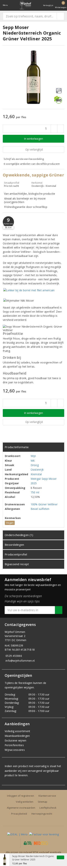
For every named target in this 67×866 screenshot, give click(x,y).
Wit (33, 460)
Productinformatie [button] (17, 447)
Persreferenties (14, 745)
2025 (34, 483)
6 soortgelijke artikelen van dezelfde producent (32, 163)
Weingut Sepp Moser (44, 478)
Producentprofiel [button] (16, 554)
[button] (8, 222)
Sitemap (42, 801)
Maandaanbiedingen (17, 736)
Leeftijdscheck (47, 807)
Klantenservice (47, 795)
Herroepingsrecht (41, 813)
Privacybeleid (19, 813)
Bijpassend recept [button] (17, 564)
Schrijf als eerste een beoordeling (24, 159)
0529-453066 (14, 656)
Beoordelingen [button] (14, 544)
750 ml (35, 492)
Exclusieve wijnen (15, 740)
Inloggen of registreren (20, 795)
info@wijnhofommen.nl (20, 660)
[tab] (33, 447)
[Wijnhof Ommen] (25, 5)
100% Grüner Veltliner (44, 504)
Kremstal (36, 474)
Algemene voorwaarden (21, 807)
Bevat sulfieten (40, 509)
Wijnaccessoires (15, 750)
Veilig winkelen (24, 801)
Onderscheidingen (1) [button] (19, 535)
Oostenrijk (37, 469)
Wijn (33, 456)
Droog (35, 465)
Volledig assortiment (17, 731)
